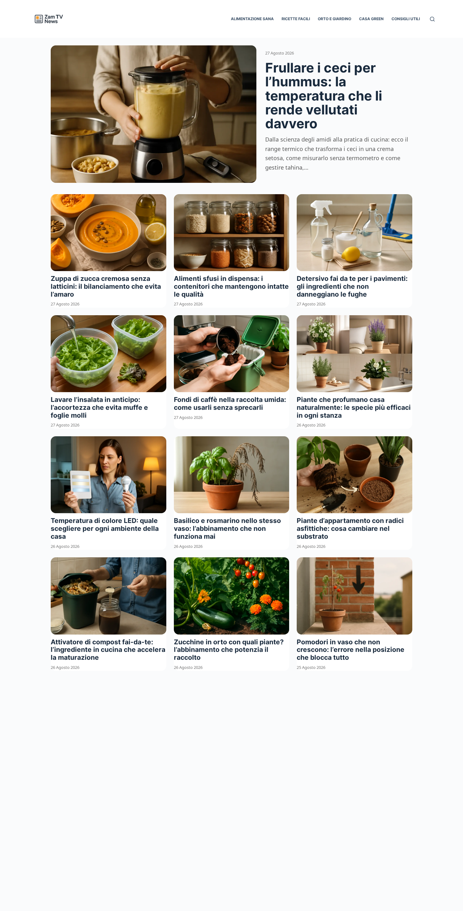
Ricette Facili (296, 18)
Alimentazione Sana (252, 18)
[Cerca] (432, 19)
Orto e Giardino (334, 18)
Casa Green (371, 18)
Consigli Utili (406, 18)
